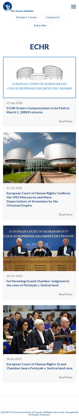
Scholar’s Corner (26, 17)
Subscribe (40, 25)
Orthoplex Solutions (39, 414)
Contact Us (52, 17)
